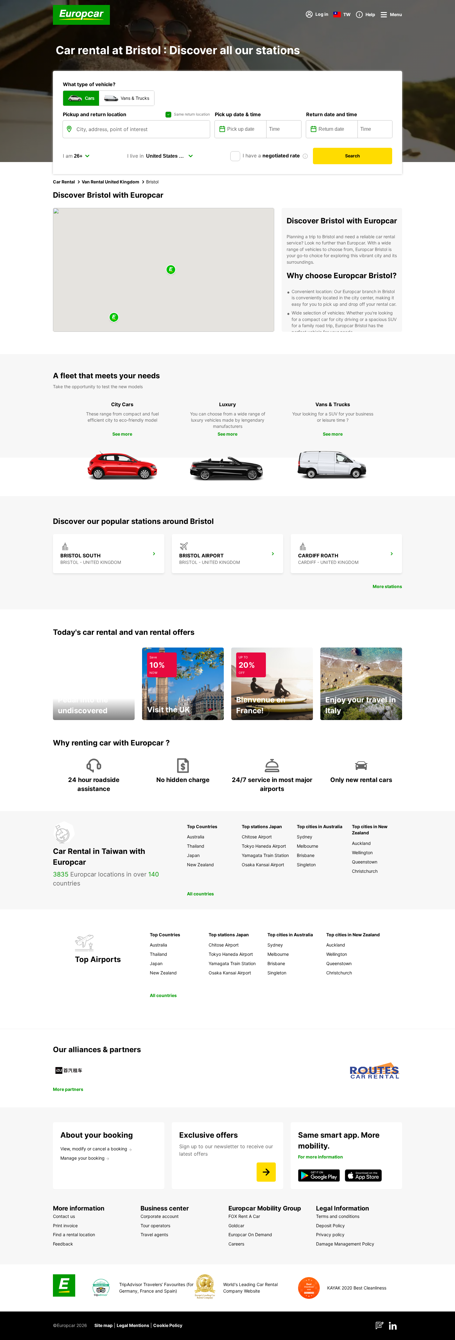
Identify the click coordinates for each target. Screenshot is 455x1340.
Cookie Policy (167, 1325)
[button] (171, 270)
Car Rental (64, 181)
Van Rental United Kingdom (110, 181)
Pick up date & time (238, 114)
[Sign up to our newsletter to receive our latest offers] (266, 1172)
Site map (103, 1325)
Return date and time (331, 114)
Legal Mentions (133, 1325)
